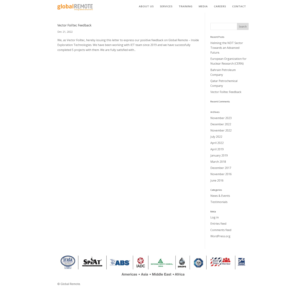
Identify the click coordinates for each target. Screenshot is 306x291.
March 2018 (218, 162)
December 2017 (220, 168)
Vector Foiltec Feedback (74, 25)
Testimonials (219, 202)
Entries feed (218, 224)
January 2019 (219, 155)
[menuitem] (146, 6)
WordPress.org (220, 236)
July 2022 (216, 137)
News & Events (220, 196)
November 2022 (221, 130)
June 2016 (216, 180)
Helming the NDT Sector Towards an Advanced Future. (226, 47)
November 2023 (221, 118)
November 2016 (221, 174)
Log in (214, 217)
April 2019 (217, 149)
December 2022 (220, 124)
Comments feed (220, 230)
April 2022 (217, 143)
